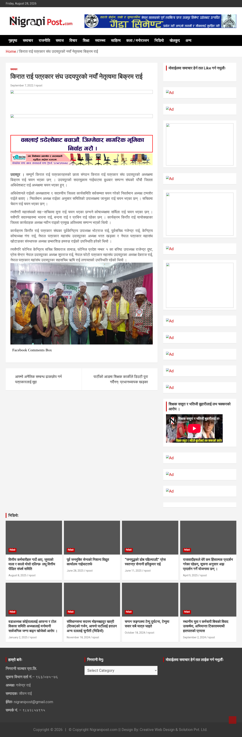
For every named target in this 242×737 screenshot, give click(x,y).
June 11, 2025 (133, 570)
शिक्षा (86, 40)
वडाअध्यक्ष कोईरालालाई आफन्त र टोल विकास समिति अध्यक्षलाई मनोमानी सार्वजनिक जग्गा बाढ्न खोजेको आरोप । (33, 626)
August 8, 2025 (17, 575)
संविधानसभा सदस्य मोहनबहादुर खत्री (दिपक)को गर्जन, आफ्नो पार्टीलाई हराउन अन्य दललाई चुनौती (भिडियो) (92, 626)
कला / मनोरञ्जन (137, 40)
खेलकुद (175, 40)
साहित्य (116, 40)
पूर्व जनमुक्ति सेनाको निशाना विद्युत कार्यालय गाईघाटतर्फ (88, 561)
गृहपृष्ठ (13, 40)
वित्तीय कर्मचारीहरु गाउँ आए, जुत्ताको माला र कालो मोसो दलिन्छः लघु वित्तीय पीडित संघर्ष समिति (32, 564)
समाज (60, 40)
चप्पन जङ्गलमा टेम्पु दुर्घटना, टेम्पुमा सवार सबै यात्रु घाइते (147, 623)
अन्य (188, 40)
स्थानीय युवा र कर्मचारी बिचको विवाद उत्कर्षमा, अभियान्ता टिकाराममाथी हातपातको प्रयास (205, 626)
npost (39, 85)
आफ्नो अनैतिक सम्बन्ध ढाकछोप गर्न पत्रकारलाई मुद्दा (38, 379)
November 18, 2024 (78, 637)
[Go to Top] (232, 720)
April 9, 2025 (190, 575)
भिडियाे (159, 40)
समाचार (28, 40)
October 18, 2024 (135, 632)
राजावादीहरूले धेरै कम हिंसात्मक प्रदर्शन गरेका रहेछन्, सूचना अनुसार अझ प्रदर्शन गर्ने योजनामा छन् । (208, 564)
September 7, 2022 (21, 85)
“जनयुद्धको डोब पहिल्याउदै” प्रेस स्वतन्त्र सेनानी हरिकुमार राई (145, 561)
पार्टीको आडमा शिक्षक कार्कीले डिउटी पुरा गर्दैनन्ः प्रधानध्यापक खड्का (121, 379)
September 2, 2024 (194, 637)
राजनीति (44, 40)
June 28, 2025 (75, 570)
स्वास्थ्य (100, 40)
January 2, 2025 (18, 637)
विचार (73, 40)
